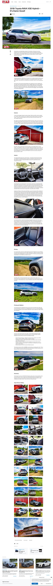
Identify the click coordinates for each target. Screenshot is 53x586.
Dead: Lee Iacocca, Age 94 (34, 551)
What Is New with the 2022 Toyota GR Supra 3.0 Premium (9, 572)
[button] (51, 577)
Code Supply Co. (11, 583)
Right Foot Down (5, 581)
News (23, 549)
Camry (35, 87)
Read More (14, 576)
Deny (41, 583)
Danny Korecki (6, 575)
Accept (35, 583)
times (34, 84)
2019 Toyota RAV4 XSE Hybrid (18, 540)
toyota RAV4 (30, 540)
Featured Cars (21, 549)
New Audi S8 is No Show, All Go (22, 552)
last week (18, 150)
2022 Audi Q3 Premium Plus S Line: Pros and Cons (26, 572)
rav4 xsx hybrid (25, 540)
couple (31, 84)
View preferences (48, 583)
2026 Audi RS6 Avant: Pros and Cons (43, 571)
